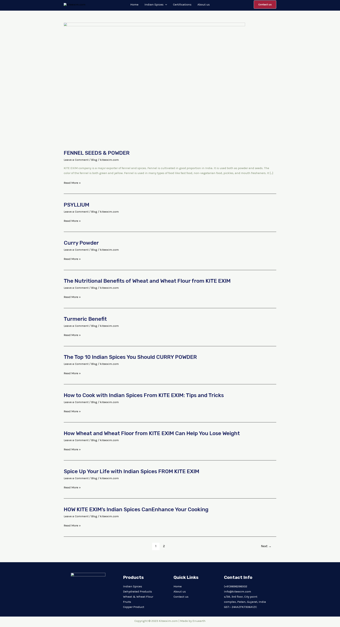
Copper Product (133, 607)
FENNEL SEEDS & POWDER (97, 153)
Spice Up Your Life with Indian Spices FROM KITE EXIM (131, 471)
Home (178, 586)
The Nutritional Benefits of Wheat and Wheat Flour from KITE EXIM (147, 281)
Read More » (72, 182)
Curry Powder (81, 243)
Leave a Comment (76, 159)
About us (180, 591)
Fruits (127, 601)
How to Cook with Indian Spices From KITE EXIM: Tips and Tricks (144, 395)
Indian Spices (132, 586)
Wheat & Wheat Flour (138, 596)
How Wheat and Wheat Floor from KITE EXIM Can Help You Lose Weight (152, 433)
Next (266, 546)
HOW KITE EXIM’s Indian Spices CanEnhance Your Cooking (136, 509)
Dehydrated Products (137, 591)
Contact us (181, 596)
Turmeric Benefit (85, 319)
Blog (94, 159)
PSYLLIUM (76, 205)
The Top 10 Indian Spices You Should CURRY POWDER (130, 357)
